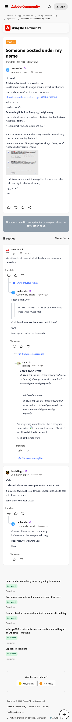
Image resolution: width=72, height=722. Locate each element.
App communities (25, 15)
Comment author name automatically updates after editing (36, 612)
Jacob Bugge (17, 470)
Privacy (45, 706)
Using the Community (47, 15)
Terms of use (34, 706)
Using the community (16, 706)
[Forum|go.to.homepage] (25, 6)
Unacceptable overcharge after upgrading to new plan (33, 580)
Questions (11, 18)
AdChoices (56, 717)
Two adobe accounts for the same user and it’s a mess (33, 596)
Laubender (16, 68)
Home (10, 15)
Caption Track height (16, 648)
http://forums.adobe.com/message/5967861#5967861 (31, 96)
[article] (36, 263)
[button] (6, 7)
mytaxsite (27, 361)
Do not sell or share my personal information (26, 717)
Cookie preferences (15, 712)
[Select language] (49, 6)
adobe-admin (17, 249)
